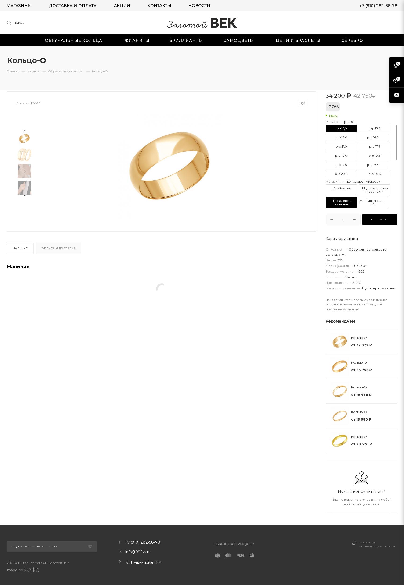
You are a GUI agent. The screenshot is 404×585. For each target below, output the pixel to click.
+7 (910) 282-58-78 (142, 542)
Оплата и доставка (59, 248)
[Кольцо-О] (169, 165)
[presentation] (24, 130)
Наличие (20, 248)
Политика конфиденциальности (377, 544)
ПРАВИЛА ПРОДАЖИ (234, 544)
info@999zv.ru (138, 552)
